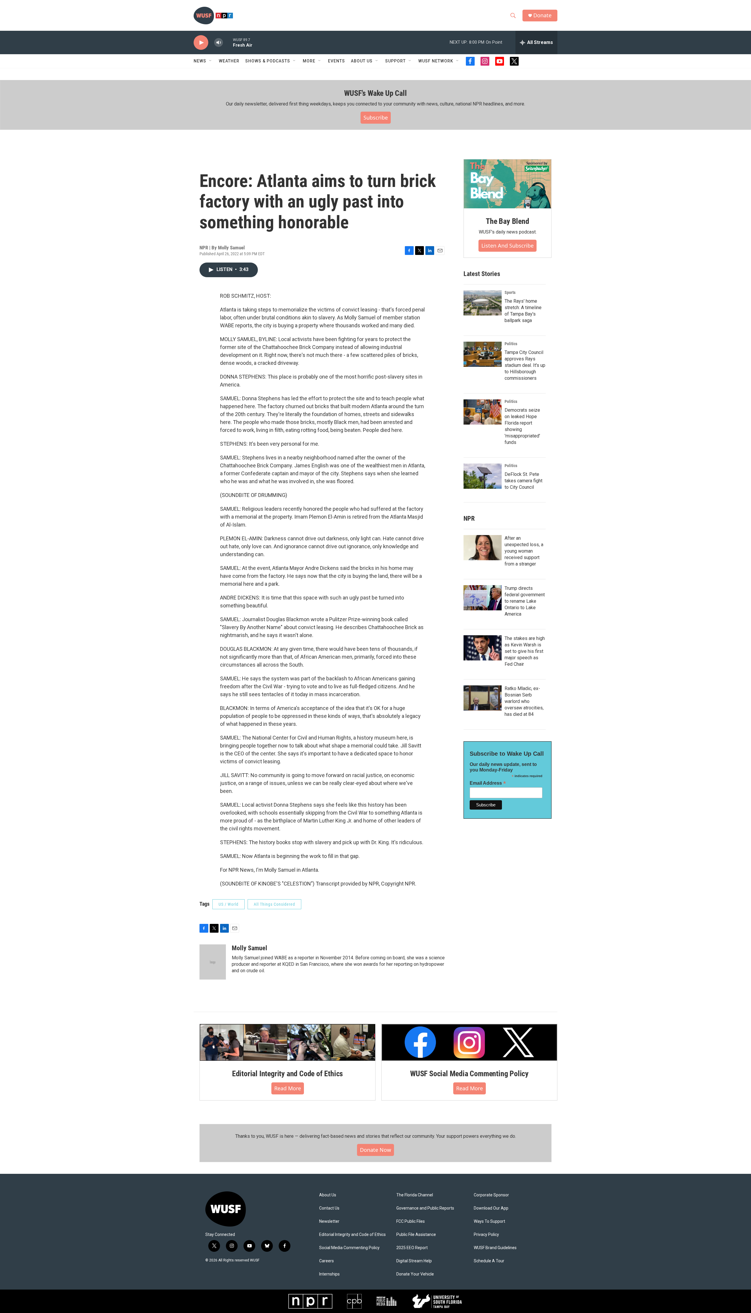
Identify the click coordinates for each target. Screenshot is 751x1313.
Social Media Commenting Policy (349, 1248)
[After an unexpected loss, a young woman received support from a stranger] (483, 547)
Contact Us (329, 1208)
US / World (229, 904)
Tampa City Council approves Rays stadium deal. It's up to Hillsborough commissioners (525, 365)
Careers (326, 1261)
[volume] (219, 42)
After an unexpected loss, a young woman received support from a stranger (524, 551)
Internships (329, 1274)
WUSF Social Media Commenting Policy (469, 1073)
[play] (201, 42)
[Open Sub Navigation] (210, 61)
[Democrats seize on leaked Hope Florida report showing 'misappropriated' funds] (483, 412)
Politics (511, 343)
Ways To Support (489, 1221)
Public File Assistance (416, 1234)
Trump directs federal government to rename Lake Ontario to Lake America (525, 601)
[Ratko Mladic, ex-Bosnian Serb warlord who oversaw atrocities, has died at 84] (483, 698)
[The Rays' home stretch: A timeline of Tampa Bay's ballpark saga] (483, 303)
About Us (327, 1195)
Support (395, 61)
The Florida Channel (414, 1195)
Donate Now (375, 1149)
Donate (542, 15)
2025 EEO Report (412, 1248)
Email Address (488, 783)
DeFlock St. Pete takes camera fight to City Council (523, 480)
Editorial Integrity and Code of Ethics (287, 1073)
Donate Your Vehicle (415, 1274)
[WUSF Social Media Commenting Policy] (469, 1042)
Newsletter (329, 1221)
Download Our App (491, 1208)
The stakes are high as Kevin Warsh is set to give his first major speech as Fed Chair (525, 651)
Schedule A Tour (489, 1261)
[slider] (228, 42)
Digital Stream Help (414, 1261)
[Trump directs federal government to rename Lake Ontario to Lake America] (483, 597)
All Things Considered (274, 904)
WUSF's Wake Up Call (375, 93)
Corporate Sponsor (491, 1195)
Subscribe (375, 117)
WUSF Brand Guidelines (495, 1248)
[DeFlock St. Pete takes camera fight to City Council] (483, 476)
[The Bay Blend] (507, 184)
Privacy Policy (486, 1234)
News (200, 61)
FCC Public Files (410, 1221)
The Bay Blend (507, 221)
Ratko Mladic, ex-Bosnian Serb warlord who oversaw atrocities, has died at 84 (524, 701)
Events (336, 61)
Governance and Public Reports (425, 1208)
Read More (287, 1088)
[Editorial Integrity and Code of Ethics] (287, 1042)
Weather (229, 61)
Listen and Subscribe (507, 245)
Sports (510, 292)
